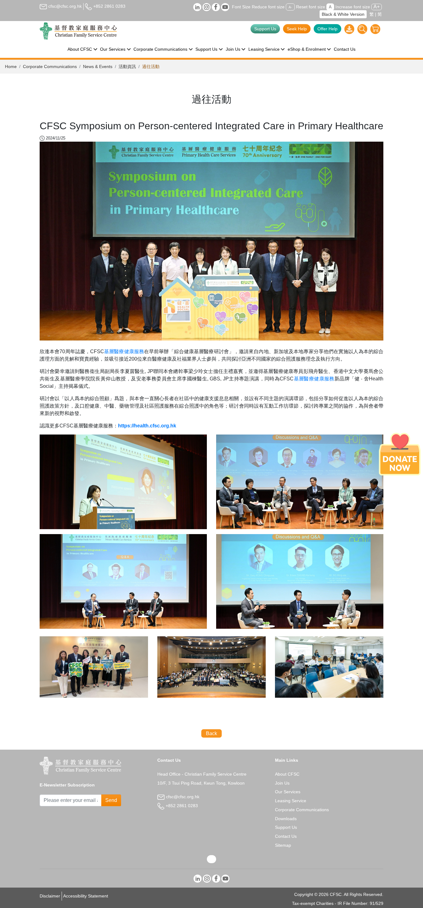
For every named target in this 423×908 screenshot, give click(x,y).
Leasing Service (290, 800)
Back (211, 733)
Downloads (286, 818)
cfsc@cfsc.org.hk (64, 6)
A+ (376, 6)
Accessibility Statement (85, 895)
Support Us (265, 28)
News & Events (97, 66)
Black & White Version (343, 14)
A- (290, 7)
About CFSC (287, 774)
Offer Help (327, 28)
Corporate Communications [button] (160, 49)
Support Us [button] (206, 49)
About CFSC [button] (80, 49)
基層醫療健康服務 (124, 351)
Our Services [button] (112, 49)
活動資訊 (127, 66)
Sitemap (283, 845)
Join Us (282, 783)
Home (11, 66)
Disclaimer (50, 895)
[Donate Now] (400, 454)
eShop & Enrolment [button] (307, 49)
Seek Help (297, 28)
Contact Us (344, 49)
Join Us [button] (233, 49)
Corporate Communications (50, 66)
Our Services (287, 791)
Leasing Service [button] (264, 49)
